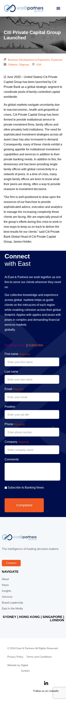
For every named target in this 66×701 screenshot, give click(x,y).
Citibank (12, 64)
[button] (58, 8)
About (5, 579)
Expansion (57, 59)
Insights (6, 590)
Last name (11, 371)
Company (17, 441)
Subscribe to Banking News (26, 487)
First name (17, 353)
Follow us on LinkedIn (46, 690)
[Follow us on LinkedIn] (46, 683)
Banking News (15, 345)
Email (14, 389)
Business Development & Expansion (29, 59)
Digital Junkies (25, 668)
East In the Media (12, 608)
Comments (12, 459)
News (5, 585)
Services (7, 596)
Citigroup (24, 64)
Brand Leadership (12, 602)
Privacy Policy (15, 656)
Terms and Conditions (39, 656)
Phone (15, 424)
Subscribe (35, 345)
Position (10, 406)
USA (38, 64)
